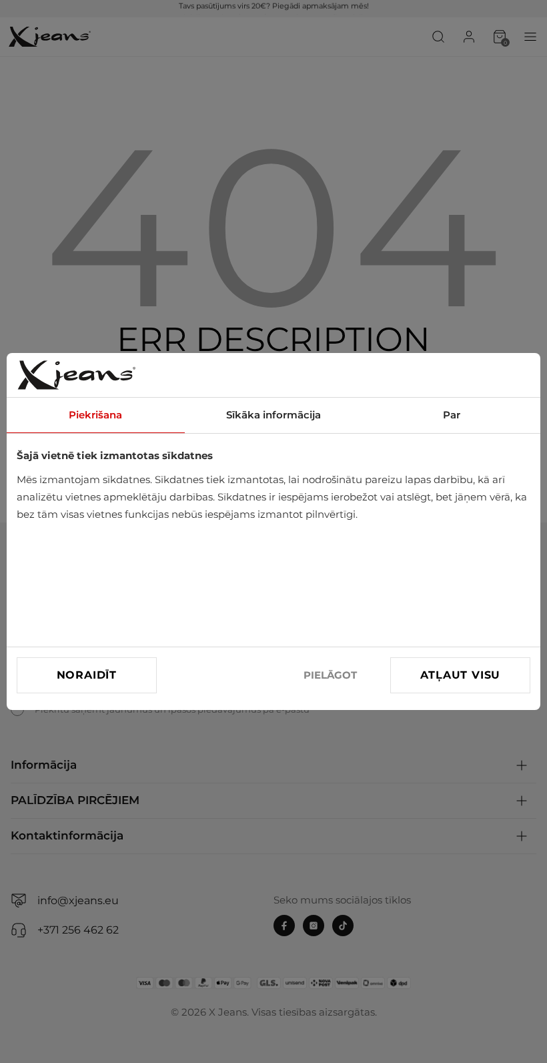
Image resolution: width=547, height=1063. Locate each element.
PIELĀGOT (330, 675)
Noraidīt (87, 675)
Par (451, 414)
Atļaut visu (460, 675)
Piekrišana (95, 414)
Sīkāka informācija (273, 414)
